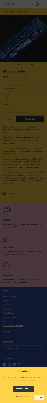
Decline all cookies (23, 397)
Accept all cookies (23, 389)
